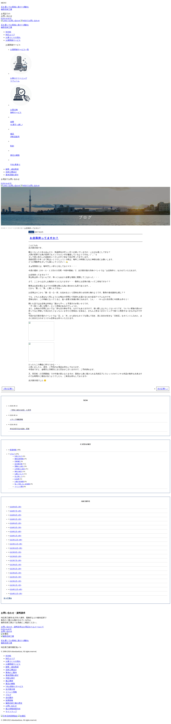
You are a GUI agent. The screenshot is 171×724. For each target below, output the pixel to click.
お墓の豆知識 (19, 481)
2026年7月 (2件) (15, 511)
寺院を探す (10, 678)
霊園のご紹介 (19, 466)
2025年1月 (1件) (15, 585)
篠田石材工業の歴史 (14, 703)
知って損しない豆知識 (22, 484)
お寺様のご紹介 (20, 469)
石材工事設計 (11, 172)
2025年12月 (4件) (16, 540)
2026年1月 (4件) (15, 536)
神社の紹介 (18, 471)
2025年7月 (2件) (15, 560)
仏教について (19, 474)
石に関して (18, 476)
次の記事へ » (162, 389)
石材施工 (18, 461)
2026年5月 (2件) (15, 519)
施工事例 (9, 681)
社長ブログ (18, 456)
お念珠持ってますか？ (44, 238)
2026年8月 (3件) (15, 507)
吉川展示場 (18, 464)
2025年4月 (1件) (15, 573)
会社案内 (9, 698)
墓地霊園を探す (12, 175)
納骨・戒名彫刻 (12, 169)
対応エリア (10, 35)
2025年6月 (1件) (15, 565)
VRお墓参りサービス (14, 686)
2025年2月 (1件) (15, 581)
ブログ (31, 232)
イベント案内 (19, 486)
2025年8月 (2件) (15, 556)
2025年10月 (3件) (16, 548)
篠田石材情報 (19, 459)
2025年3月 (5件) (15, 577)
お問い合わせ (6, 631)
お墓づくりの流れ (13, 37)
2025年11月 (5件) (16, 544)
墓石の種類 (10, 684)
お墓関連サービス (13, 40)
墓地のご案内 (11, 672)
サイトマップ (11, 712)
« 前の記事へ (8, 389)
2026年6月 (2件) (15, 515)
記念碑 (17, 479)
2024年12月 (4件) (16, 589)
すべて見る (8, 598)
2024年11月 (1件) (16, 593)
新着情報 (13, 450)
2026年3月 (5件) (15, 527)
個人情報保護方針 (13, 709)
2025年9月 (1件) (15, 552)
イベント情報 (11, 692)
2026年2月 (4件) (15, 531)
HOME (8, 32)
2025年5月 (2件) (15, 569)
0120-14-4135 (6, 18)
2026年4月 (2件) (15, 523)
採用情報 (9, 700)
